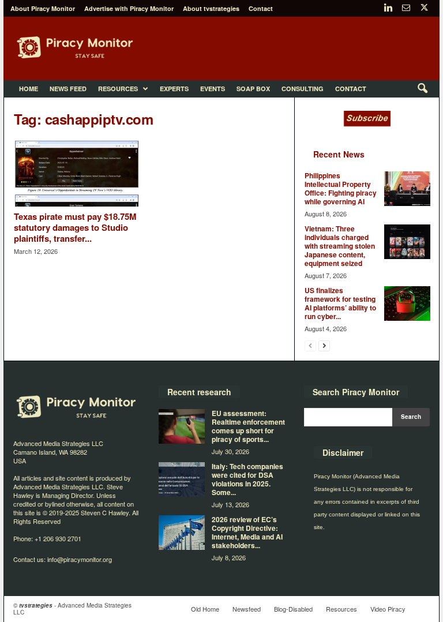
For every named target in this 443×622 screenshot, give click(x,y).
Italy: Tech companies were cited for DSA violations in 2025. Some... (247, 479)
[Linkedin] (388, 8)
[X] (424, 8)
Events (212, 88)
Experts (174, 88)
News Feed (68, 88)
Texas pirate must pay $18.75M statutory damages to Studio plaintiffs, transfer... (75, 227)
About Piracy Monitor (42, 8)
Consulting (302, 88)
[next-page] (324, 345)
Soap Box (253, 88)
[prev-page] (310, 345)
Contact (261, 8)
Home (28, 88)
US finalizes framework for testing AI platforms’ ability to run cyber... (340, 303)
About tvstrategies (211, 8)
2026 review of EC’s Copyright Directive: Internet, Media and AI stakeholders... (247, 532)
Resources (118, 88)
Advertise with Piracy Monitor (129, 8)
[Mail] (406, 8)
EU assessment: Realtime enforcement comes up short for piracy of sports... (248, 426)
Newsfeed (246, 608)
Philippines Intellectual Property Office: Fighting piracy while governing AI (341, 188)
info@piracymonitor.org (79, 559)
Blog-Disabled (293, 608)
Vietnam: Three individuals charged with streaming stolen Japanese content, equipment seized (340, 245)
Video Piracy (388, 608)
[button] (422, 89)
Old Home (205, 608)
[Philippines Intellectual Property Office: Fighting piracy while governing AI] (407, 188)
